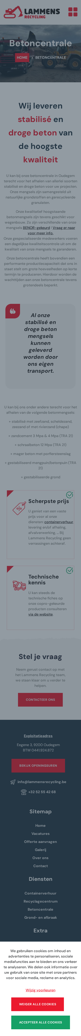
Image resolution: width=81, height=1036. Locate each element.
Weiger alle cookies (37, 1004)
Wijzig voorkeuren (40, 990)
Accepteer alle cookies (40, 1022)
